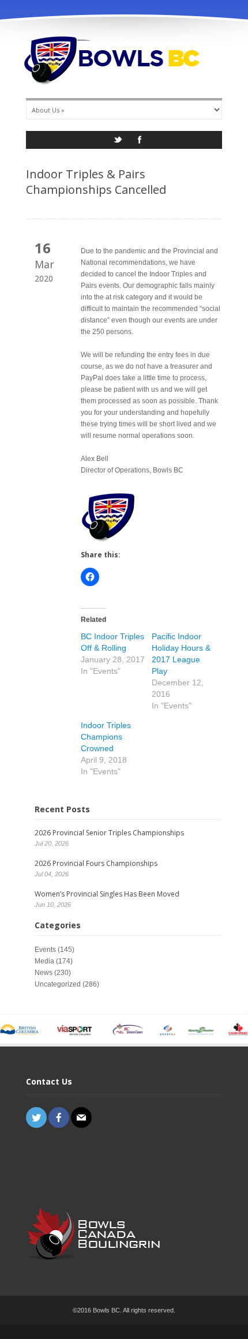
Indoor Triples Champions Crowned (106, 737)
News (43, 973)
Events (45, 950)
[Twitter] (117, 143)
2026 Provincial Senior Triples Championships (109, 833)
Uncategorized (58, 984)
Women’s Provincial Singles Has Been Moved (107, 894)
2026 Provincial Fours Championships (96, 863)
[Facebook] (139, 143)
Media (44, 961)
